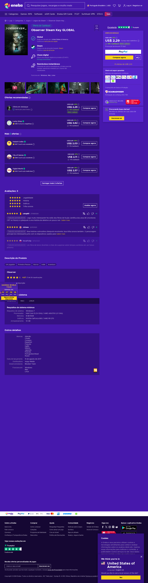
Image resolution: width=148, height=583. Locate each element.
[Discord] (113, 527)
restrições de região (51, 41)
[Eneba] (14, 5)
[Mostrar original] (84, 213)
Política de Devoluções (57, 535)
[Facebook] (103, 527)
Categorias (19, 21)
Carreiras (8, 532)
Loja (10, 21)
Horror (36, 264)
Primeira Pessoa (24, 264)
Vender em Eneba (93, 527)
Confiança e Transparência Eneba (16, 535)
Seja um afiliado (73, 532)
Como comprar (35, 527)
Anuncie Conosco (92, 529)
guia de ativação (49, 50)
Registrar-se (137, 5)
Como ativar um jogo (56, 529)
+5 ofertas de (123, 64)
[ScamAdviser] (114, 92)
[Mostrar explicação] (33, 124)
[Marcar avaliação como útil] (88, 214)
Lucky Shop (17, 121)
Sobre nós (8, 527)
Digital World (18, 169)
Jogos (28, 21)
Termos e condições (92, 576)
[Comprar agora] (123, 52)
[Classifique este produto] (14, 277)
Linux (27, 371)
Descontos (33, 535)
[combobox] (55, 5)
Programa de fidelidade (38, 532)
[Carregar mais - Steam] (33, 47)
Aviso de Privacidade (55, 570)
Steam (61, 48)
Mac (26, 369)
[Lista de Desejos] (114, 5)
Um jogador (10, 264)
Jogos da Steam (39, 21)
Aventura (51, 264)
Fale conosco (9, 529)
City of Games (18, 155)
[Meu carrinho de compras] (119, 5)
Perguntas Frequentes (56, 527)
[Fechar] (141, 556)
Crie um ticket (54, 532)
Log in (128, 5)
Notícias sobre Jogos (75, 527)
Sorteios (71, 529)
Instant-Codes (18, 142)
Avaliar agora (90, 205)
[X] (106, 527)
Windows (28, 368)
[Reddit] (117, 527)
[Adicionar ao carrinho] (138, 58)
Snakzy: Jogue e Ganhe (75, 535)
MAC (22, 301)
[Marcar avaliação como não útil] (92, 214)
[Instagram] (110, 527)
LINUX (31, 301)
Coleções (33, 529)
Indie (43, 264)
